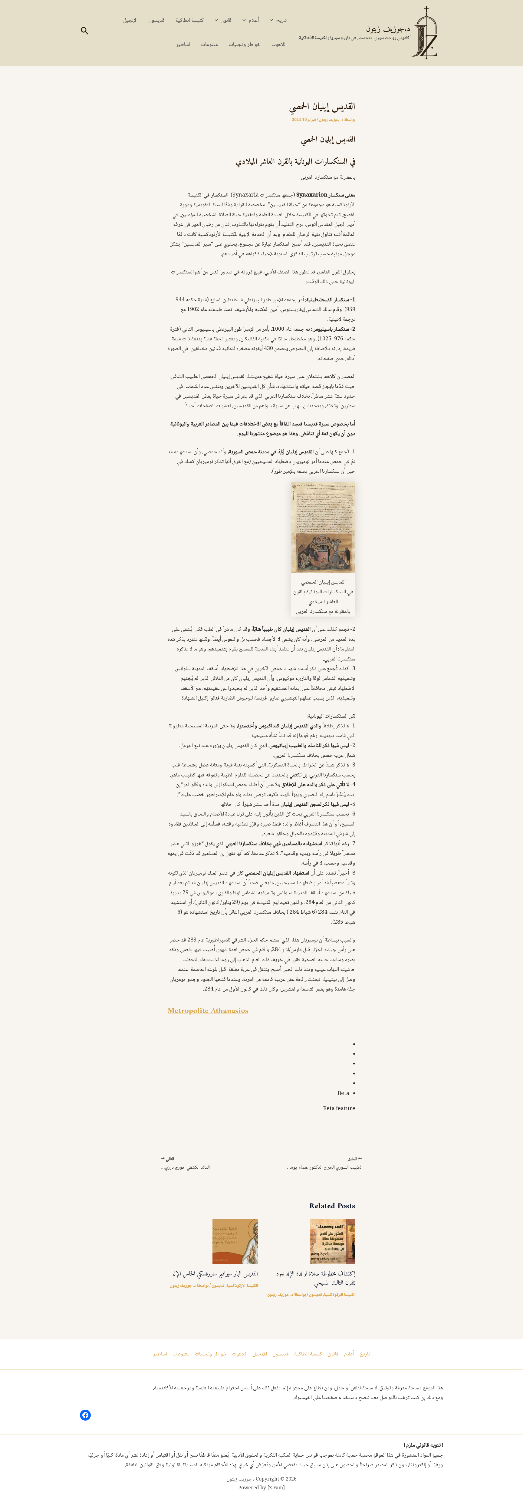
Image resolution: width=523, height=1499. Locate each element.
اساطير (183, 44)
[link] (208, 1011)
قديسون (156, 20)
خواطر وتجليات (245, 44)
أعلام (254, 20)
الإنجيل (130, 20)
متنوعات (209, 44)
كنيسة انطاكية (190, 20)
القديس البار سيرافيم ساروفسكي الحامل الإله (215, 1274)
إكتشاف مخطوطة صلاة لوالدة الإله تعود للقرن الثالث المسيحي (315, 1279)
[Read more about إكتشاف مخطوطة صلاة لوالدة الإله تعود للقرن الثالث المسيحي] (332, 1241)
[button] (273, 20)
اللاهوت (279, 44)
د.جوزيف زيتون (388, 29)
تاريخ (281, 20)
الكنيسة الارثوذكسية (339, 1295)
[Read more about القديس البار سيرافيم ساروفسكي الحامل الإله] (235, 1241)
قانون (226, 20)
